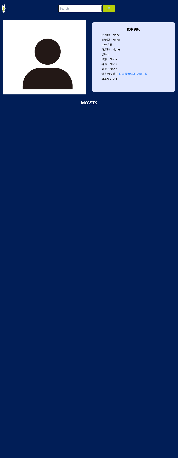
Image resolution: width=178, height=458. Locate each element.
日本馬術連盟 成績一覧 (133, 74)
